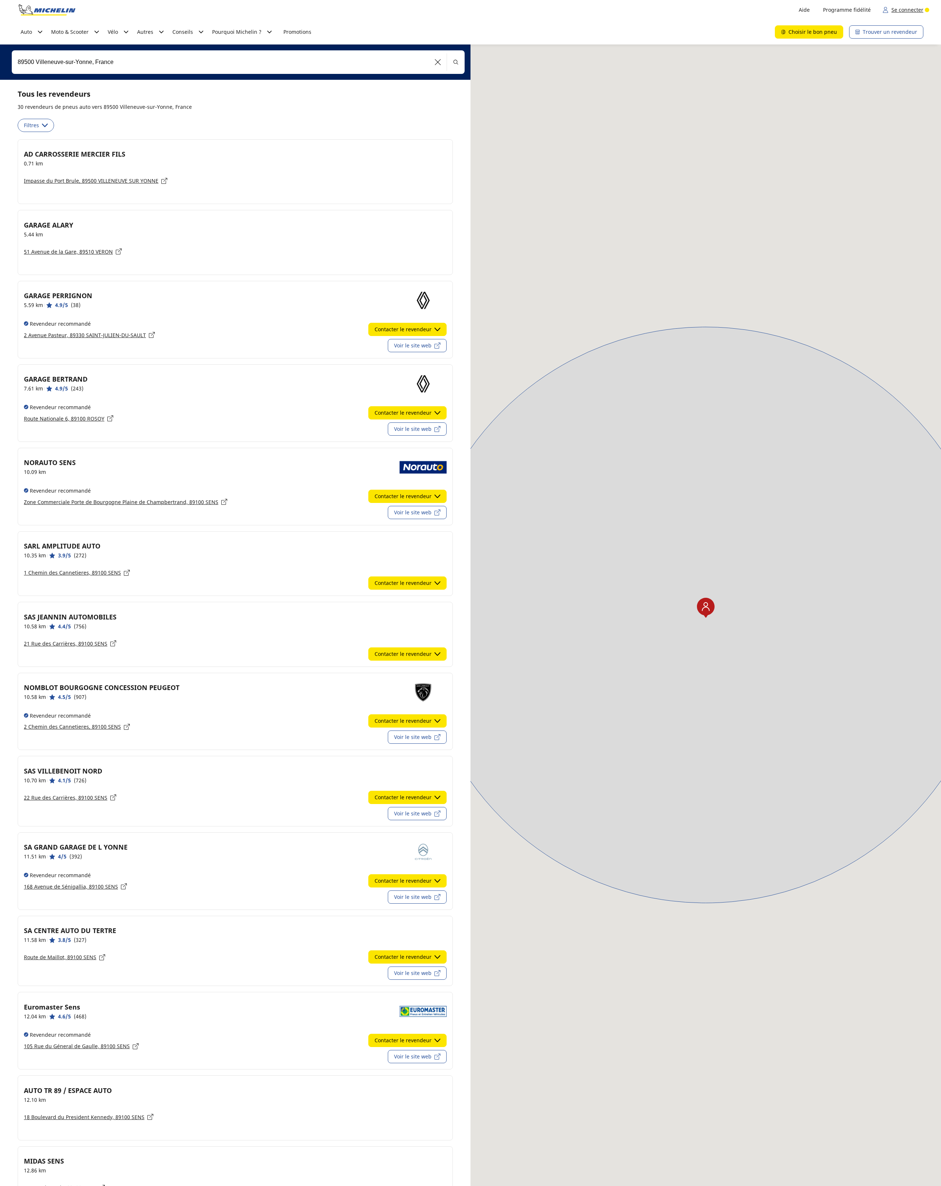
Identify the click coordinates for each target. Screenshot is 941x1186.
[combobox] (238, 62)
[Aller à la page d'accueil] (47, 10)
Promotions (297, 31)
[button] (438, 62)
